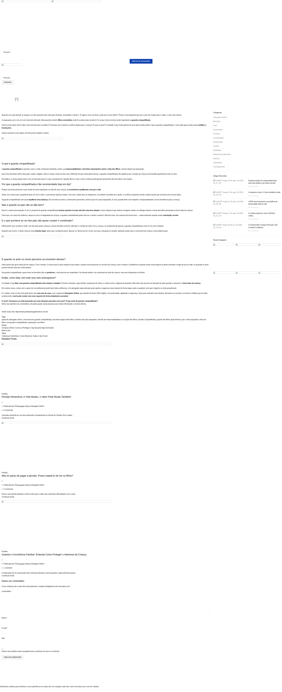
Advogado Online (71, 293)
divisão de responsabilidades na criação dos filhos (117, 319)
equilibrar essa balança (38, 200)
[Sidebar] (3, 682)
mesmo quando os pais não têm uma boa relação (79, 210)
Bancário (216, 121)
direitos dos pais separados (86, 319)
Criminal (216, 134)
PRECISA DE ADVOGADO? (141, 61)
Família (4, 86)
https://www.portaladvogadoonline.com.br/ (31, 312)
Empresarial (218, 142)
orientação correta (170, 215)
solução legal (40, 231)
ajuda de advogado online (12, 319)
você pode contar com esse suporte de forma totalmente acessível (40, 296)
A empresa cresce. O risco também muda (264, 192)
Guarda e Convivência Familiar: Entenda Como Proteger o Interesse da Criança (44, 554)
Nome (4, 618)
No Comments (253, 186)
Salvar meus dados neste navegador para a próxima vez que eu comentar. (30, 651)
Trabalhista (217, 163)
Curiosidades (218, 138)
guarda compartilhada (12, 169)
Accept (4, 690)
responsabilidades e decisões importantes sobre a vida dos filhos (92, 169)
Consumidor (218, 130)
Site (3, 638)
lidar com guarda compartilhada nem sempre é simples (38, 283)
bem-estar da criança (191, 283)
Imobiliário (217, 150)
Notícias (216, 158)
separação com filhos (36, 322)
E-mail (5, 628)
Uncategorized (219, 167)
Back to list (6, 330)
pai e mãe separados (190, 319)
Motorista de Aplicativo (222, 154)
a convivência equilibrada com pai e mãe (84, 190)
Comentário (7, 591)
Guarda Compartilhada (147, 319)
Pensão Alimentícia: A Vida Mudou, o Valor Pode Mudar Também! (36, 396)
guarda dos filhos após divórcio (169, 319)
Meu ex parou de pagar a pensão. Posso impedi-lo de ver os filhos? (37, 475)
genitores (51, 272)
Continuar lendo (8, 418)
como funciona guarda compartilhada (37, 319)
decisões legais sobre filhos (63, 319)
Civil (215, 125)
